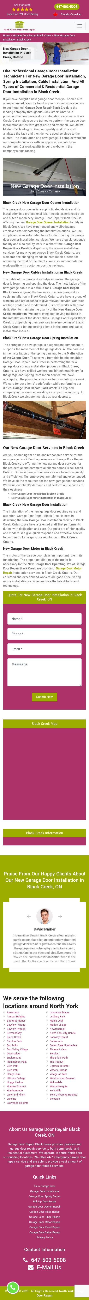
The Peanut (56, 1062)
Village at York (58, 1074)
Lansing (11, 1099)
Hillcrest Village (16, 1078)
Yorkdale (55, 1099)
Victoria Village (58, 1070)
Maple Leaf (56, 1021)
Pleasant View (58, 1049)
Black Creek (14, 1037)
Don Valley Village (17, 1049)
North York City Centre (63, 1033)
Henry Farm (13, 1074)
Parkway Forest (59, 1037)
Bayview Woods (16, 1029)
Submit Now (44, 697)
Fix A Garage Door (44, 1186)
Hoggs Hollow (15, 1082)
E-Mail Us (49, 1268)
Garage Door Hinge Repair (44, 1217)
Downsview (13, 1053)
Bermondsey (14, 1033)
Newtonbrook (57, 1029)
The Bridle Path (59, 1058)
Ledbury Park (57, 1016)
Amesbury (13, 1012)
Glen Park (12, 1066)
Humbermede (15, 1090)
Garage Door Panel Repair (44, 1227)
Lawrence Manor (60, 1012)
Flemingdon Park (16, 1062)
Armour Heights (16, 1016)
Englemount (14, 1058)
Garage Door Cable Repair (44, 1232)
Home (6, 35)
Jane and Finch (16, 1095)
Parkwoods (56, 1041)
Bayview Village (16, 1025)
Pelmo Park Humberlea (63, 1045)
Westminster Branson (62, 1078)
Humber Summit (16, 1086)
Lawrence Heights (17, 1103)
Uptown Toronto (59, 1066)
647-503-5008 (66, 6)
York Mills (55, 1090)
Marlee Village (58, 1025)
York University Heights (63, 1095)
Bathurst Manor (16, 1021)
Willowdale (56, 1082)
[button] (32, 916)
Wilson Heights (58, 1086)
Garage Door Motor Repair (44, 1222)
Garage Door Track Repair (44, 1212)
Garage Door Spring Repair (44, 1196)
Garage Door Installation (44, 1191)
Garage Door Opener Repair (44, 1207)
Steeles (54, 1053)
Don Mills (12, 1045)
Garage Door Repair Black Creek (32, 35)
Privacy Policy (44, 1237)
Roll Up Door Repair (44, 1201)
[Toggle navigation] (80, 26)
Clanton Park (14, 1041)
